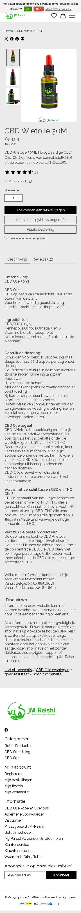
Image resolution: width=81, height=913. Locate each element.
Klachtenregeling (18, 851)
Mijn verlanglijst (17, 792)
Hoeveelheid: (13, 190)
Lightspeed (68, 897)
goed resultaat (16, 674)
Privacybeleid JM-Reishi (24, 826)
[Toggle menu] (72, 15)
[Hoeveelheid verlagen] (9, 198)
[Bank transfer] (22, 904)
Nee (38, 9)
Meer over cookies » (58, 9)
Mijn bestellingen (18, 780)
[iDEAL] (29, 904)
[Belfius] (43, 904)
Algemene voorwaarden (24, 814)
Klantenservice (16, 844)
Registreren (13, 774)
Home (8, 31)
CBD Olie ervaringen (52, 670)
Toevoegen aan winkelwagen (40, 210)
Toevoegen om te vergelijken (27, 238)
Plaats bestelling (40, 229)
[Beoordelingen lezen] (19, 172)
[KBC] (50, 904)
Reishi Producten (18, 746)
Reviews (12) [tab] (42, 259)
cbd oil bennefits (18, 670)
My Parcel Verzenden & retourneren (33, 838)
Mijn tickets (13, 786)
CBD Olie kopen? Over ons (26, 808)
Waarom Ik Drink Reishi (23, 857)
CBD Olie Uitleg (17, 752)
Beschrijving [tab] (17, 259)
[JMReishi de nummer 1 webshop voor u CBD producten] (15, 15)
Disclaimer (13, 820)
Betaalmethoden (18, 832)
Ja (27, 9)
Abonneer (61, 875)
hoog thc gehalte (47, 674)
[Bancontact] (36, 904)
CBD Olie (12, 758)
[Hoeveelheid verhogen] (18, 198)
